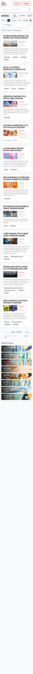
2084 (26, 336)
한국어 (17, 3)
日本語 (26, 3)
